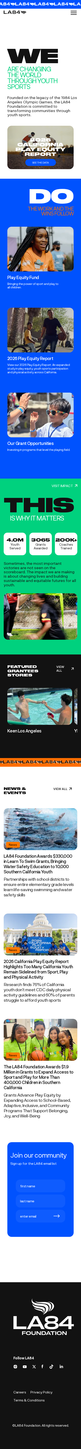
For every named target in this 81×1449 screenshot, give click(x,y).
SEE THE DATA (40, 162)
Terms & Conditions (29, 1400)
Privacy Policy (41, 1392)
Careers (19, 1392)
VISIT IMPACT (62, 485)
